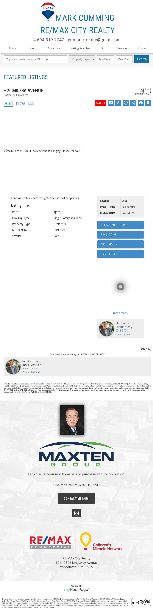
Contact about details (115, 225)
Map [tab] (31, 103)
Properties (53, 48)
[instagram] (76, 513)
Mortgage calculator (122, 244)
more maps (120, 313)
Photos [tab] (20, 103)
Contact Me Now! (76, 498)
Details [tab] (8, 103)
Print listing (109, 254)
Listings (32, 48)
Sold (104, 48)
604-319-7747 (122, 330)
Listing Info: (20, 205)
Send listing (108, 234)
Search (142, 59)
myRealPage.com (76, 589)
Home (13, 48)
